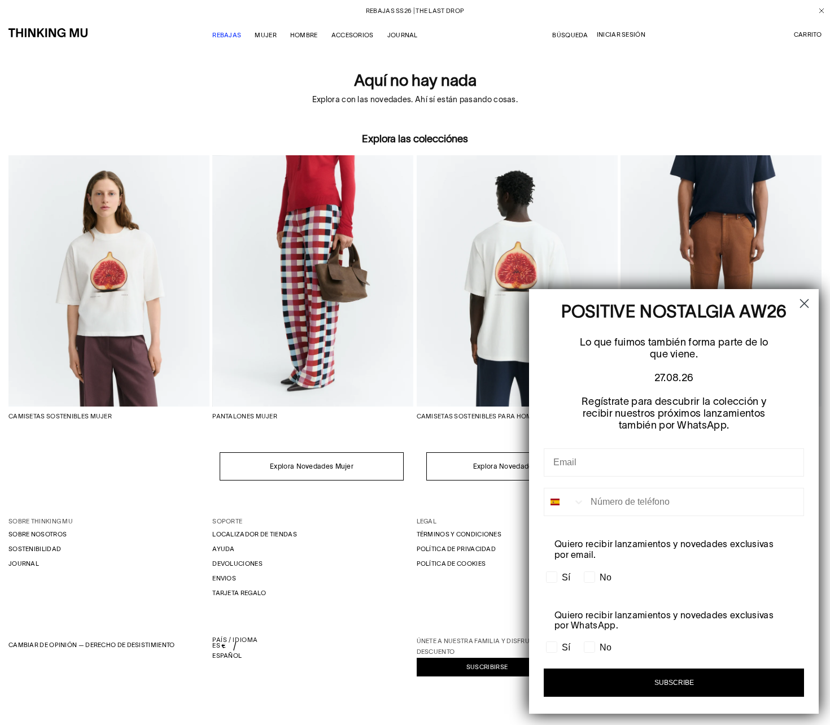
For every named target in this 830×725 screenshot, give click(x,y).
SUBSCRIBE (674, 683)
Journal (23, 563)
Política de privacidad (456, 548)
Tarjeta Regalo (239, 592)
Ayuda (223, 548)
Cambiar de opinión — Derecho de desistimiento (91, 644)
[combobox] (564, 502)
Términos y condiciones (459, 534)
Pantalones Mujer (244, 416)
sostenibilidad (34, 548)
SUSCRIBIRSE (487, 666)
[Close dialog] (804, 303)
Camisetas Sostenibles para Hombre (480, 416)
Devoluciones (237, 563)
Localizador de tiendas (254, 534)
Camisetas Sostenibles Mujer (60, 416)
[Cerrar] (817, 10)
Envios (224, 578)
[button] (808, 35)
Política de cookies (451, 563)
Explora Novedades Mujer (311, 466)
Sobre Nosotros (37, 534)
